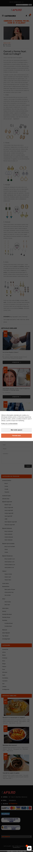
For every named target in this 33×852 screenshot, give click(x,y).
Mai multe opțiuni (16, 430)
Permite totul (16, 436)
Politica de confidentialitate (9, 424)
